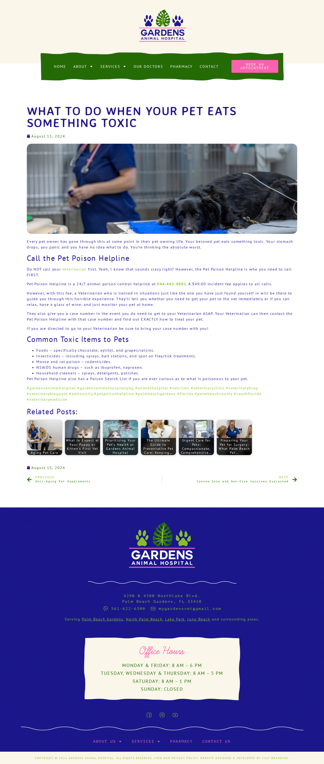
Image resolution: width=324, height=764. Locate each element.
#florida (185, 393)
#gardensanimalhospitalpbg (105, 388)
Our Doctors (148, 66)
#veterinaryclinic (208, 388)
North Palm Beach (144, 619)
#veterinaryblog (242, 388)
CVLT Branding (275, 758)
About (80, 66)
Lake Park (175, 619)
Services (110, 66)
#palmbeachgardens (155, 393)
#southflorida (247, 393)
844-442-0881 (171, 283)
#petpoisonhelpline (114, 393)
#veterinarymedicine (47, 399)
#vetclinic (180, 388)
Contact (209, 66)
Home (60, 66)
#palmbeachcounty (213, 393)
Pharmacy (181, 66)
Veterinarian (74, 269)
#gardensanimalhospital (51, 388)
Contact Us (216, 741)
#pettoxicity (81, 393)
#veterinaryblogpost (47, 393)
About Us (104, 741)
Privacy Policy (184, 758)
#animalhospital (151, 388)
